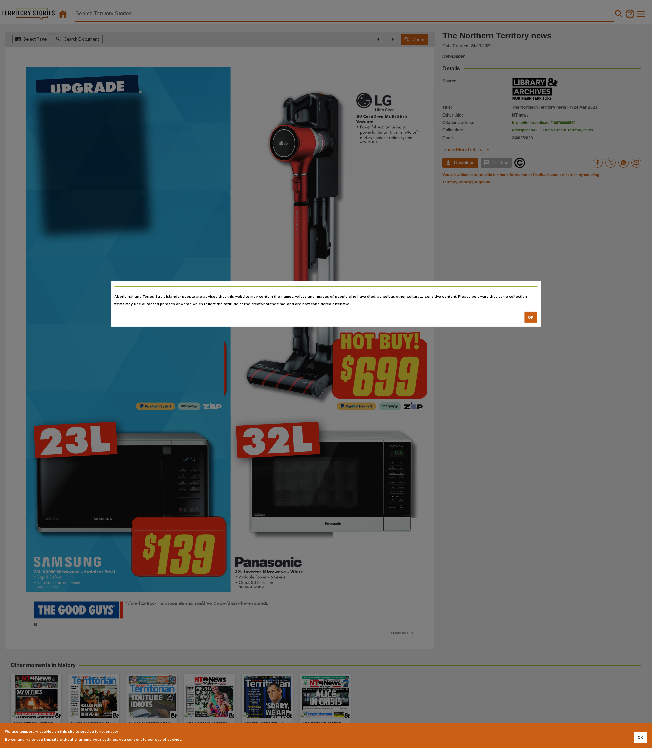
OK (531, 317)
